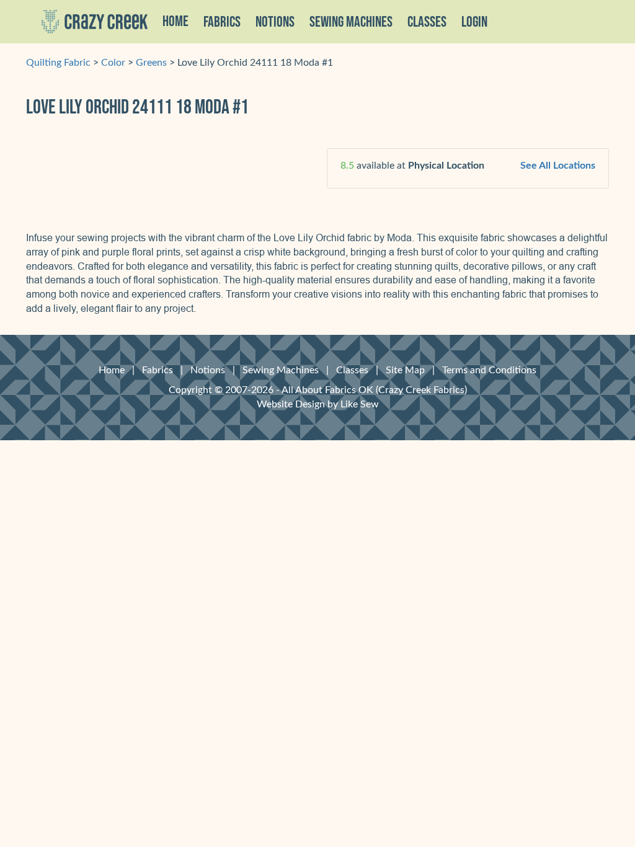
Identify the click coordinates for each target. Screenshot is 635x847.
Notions (207, 370)
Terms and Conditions (489, 370)
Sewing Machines (351, 22)
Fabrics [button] (222, 22)
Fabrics (157, 370)
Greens (151, 63)
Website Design (291, 404)
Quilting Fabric (58, 63)
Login (474, 22)
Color (113, 63)
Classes (426, 22)
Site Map (405, 370)
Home (175, 22)
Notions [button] (275, 22)
